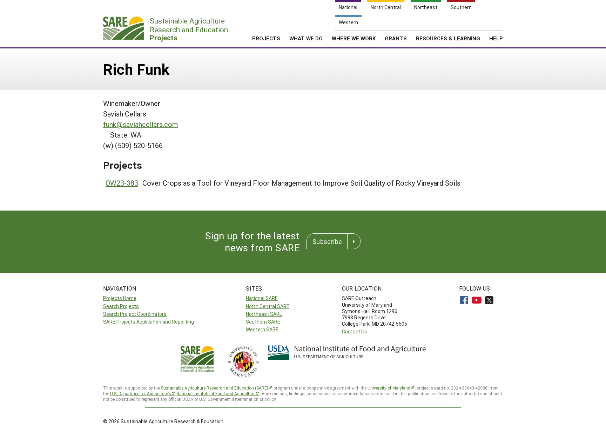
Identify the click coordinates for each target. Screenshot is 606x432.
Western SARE (262, 329)
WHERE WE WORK (354, 38)
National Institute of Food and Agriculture (215, 393)
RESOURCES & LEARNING (448, 38)
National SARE (262, 298)
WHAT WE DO (306, 38)
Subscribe (327, 241)
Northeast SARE (264, 314)
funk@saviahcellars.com (140, 124)
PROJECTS (266, 38)
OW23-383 (122, 182)
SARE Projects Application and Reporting (148, 321)
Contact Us (354, 331)
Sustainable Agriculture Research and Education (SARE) (214, 388)
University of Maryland (389, 388)
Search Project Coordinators (135, 314)
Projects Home (119, 298)
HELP (496, 38)
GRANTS (396, 38)
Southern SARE (263, 321)
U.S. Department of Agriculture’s (140, 393)
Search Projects (121, 306)
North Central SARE (267, 306)
